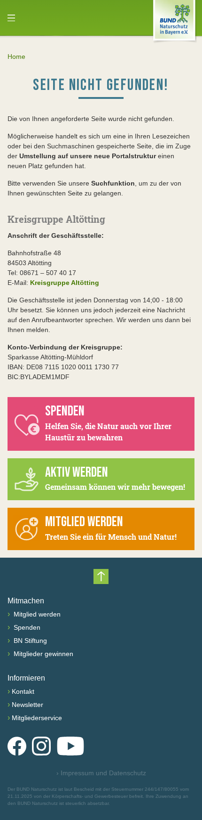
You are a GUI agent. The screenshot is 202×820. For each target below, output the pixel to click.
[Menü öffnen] (11, 17)
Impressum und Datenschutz (101, 773)
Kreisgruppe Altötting (64, 282)
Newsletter (27, 704)
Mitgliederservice (37, 718)
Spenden (26, 627)
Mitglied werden (36, 614)
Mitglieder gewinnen (42, 654)
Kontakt (23, 691)
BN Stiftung (29, 640)
